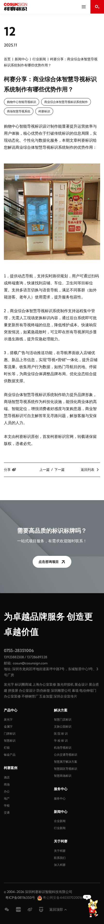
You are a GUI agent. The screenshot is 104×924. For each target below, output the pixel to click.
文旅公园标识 (62, 726)
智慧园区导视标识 (65, 768)
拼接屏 (13, 690)
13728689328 (37, 657)
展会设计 (81, 684)
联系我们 (60, 858)
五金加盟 (46, 696)
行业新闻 (39, 59)
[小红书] (18, 909)
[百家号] (41, 909)
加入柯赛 (60, 865)
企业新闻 (60, 821)
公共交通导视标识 (65, 754)
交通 (7, 812)
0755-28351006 (19, 650)
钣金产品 (9, 754)
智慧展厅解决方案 (65, 761)
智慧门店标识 (62, 719)
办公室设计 (27, 690)
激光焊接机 (65, 684)
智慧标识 (9, 740)
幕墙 (75, 690)
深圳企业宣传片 (65, 696)
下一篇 (59, 469)
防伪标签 (43, 690)
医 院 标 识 (61, 733)
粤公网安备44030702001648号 (66, 897)
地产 (7, 798)
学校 (7, 805)
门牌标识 (9, 733)
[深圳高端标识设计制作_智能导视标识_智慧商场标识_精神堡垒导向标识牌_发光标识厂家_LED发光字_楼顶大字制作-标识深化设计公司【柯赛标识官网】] (15, 7)
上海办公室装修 (44, 684)
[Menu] (83, 7)
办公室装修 (12, 696)
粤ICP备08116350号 (20, 897)
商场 (7, 784)
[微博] (30, 909)
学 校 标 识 (61, 740)
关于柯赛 (60, 851)
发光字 (9, 684)
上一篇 (44, 469)
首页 (7, 59)
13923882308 (14, 657)
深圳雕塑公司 (61, 690)
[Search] (97, 7)
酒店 (7, 777)
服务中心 (60, 798)
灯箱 (7, 747)
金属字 (8, 726)
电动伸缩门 (87, 690)
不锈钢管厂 (30, 696)
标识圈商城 (23, 684)
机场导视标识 (62, 747)
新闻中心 (21, 59)
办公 (7, 791)
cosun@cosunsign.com (30, 663)
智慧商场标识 (62, 775)
